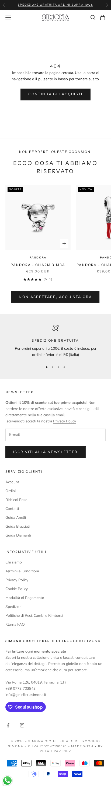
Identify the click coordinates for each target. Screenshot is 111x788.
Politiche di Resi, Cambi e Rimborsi (34, 615)
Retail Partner (55, 751)
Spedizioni (13, 606)
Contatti (12, 508)
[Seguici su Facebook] (8, 725)
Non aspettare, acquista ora (55, 297)
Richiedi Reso (16, 499)
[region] (55, 341)
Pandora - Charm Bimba (38, 265)
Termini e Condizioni (22, 571)
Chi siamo (13, 562)
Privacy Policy (64, 421)
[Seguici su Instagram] (22, 725)
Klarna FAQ (15, 624)
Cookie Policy (16, 588)
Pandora (38, 258)
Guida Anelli (15, 517)
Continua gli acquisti (55, 94)
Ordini (10, 490)
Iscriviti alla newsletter (45, 452)
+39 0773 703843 (20, 688)
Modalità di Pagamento (24, 597)
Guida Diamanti (18, 535)
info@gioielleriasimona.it (25, 694)
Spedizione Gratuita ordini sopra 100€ (55, 4)
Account (12, 482)
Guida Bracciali (17, 526)
